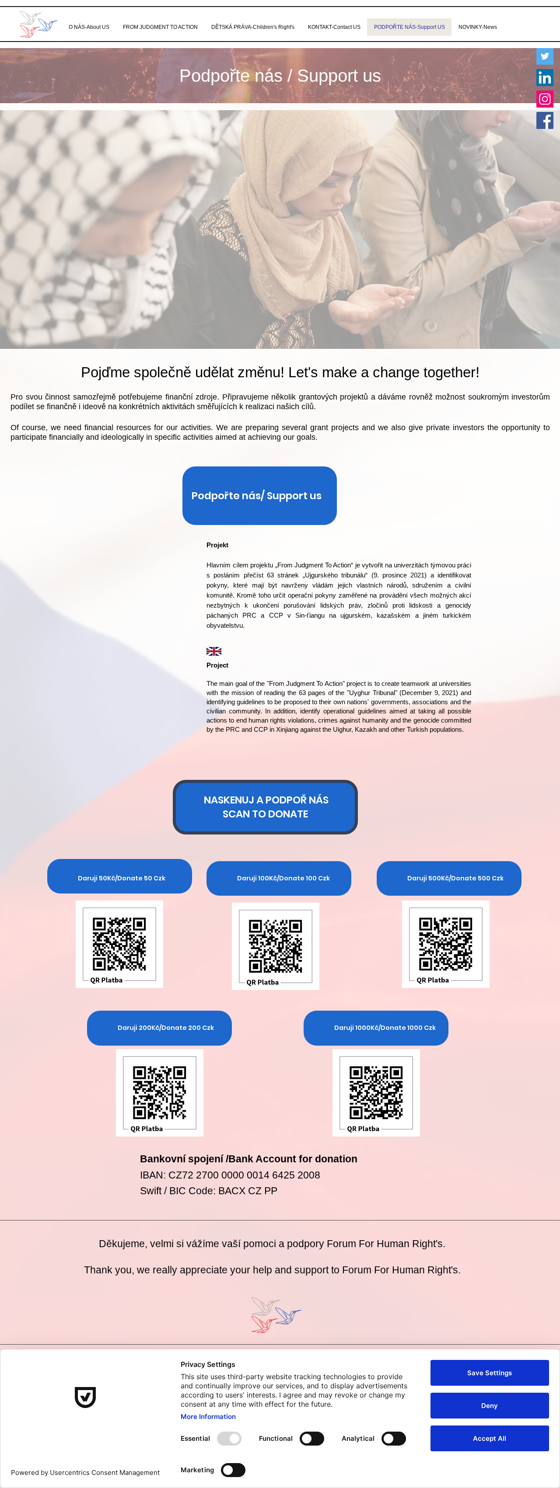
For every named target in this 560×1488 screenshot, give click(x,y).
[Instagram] (544, 99)
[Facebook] (544, 120)
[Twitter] (544, 56)
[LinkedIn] (544, 77)
